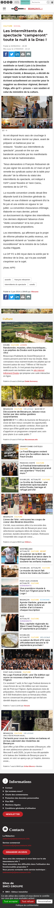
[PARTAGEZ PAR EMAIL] (22, 54)
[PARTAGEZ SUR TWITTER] (11, 54)
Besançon (8, 409)
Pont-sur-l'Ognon (29, 581)
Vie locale (28, 409)
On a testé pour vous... (14, 736)
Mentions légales (13, 805)
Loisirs (23, 345)
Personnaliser (44, 901)
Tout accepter (11, 901)
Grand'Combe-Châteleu (31, 446)
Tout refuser (28, 901)
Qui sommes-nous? (14, 791)
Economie (45, 600)
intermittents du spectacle (15, 284)
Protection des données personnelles (22, 798)
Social (17, 26)
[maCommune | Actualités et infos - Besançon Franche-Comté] (18, 8)
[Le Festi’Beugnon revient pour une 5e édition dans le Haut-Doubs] (9, 450)
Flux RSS (9, 801)
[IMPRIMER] (28, 54)
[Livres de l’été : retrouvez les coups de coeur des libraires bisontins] (27, 504)
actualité (36, 480)
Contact (8, 788)
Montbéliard (26, 549)
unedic (32, 284)
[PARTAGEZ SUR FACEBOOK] (6, 54)
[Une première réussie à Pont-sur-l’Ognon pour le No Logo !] (9, 584)
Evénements (25, 586)
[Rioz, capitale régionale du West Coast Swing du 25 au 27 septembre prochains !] (9, 620)
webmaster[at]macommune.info (17, 872)
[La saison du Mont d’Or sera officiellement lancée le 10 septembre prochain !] (9, 638)
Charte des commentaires (16, 795)
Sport (43, 551)
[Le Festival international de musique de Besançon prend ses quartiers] (9, 466)
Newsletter (13, 814)
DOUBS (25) (25, 480)
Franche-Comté (27, 463)
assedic (8, 280)
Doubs (6, 345)
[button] (48, 2)
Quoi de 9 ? (40, 409)
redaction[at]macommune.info (16, 839)
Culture (7, 26)
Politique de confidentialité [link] (27, 905)
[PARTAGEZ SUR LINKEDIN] (17, 54)
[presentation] (43, 125)
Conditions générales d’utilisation (20, 808)
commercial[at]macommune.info (17, 845)
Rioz (22, 616)
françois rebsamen (22, 280)
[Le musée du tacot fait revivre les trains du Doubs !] (9, 571)
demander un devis (16, 852)
